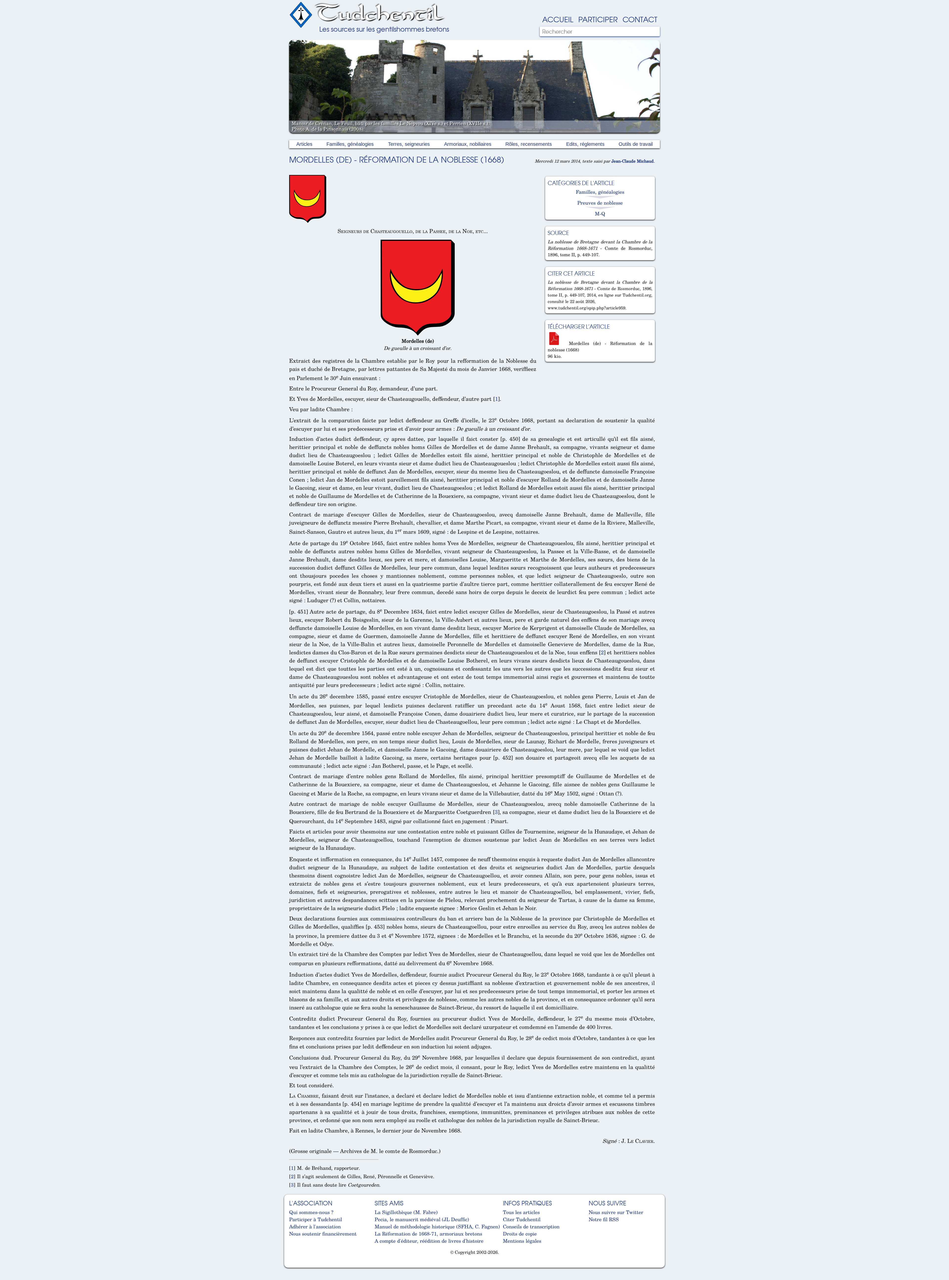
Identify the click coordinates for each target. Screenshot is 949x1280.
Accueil (557, 19)
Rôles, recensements (528, 144)
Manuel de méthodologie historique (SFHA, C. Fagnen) (437, 1226)
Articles (304, 144)
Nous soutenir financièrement (323, 1233)
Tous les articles (521, 1212)
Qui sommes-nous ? (311, 1212)
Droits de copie (520, 1233)
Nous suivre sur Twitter (616, 1212)
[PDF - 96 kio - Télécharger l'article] (556, 343)
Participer (598, 19)
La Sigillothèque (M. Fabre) (406, 1212)
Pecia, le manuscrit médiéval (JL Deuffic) (422, 1219)
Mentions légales (522, 1240)
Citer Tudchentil (521, 1219)
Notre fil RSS (604, 1219)
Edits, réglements (585, 144)
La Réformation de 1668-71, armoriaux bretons (428, 1233)
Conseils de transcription (531, 1226)
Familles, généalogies (350, 144)
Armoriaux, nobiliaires (467, 144)
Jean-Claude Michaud (632, 161)
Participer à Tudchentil (315, 1219)
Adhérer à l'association (315, 1226)
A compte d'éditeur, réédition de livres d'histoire (429, 1240)
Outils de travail (636, 144)
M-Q (600, 213)
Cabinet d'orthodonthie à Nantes (293, 1264)
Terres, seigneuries (409, 144)
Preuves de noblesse (600, 202)
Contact (640, 19)
